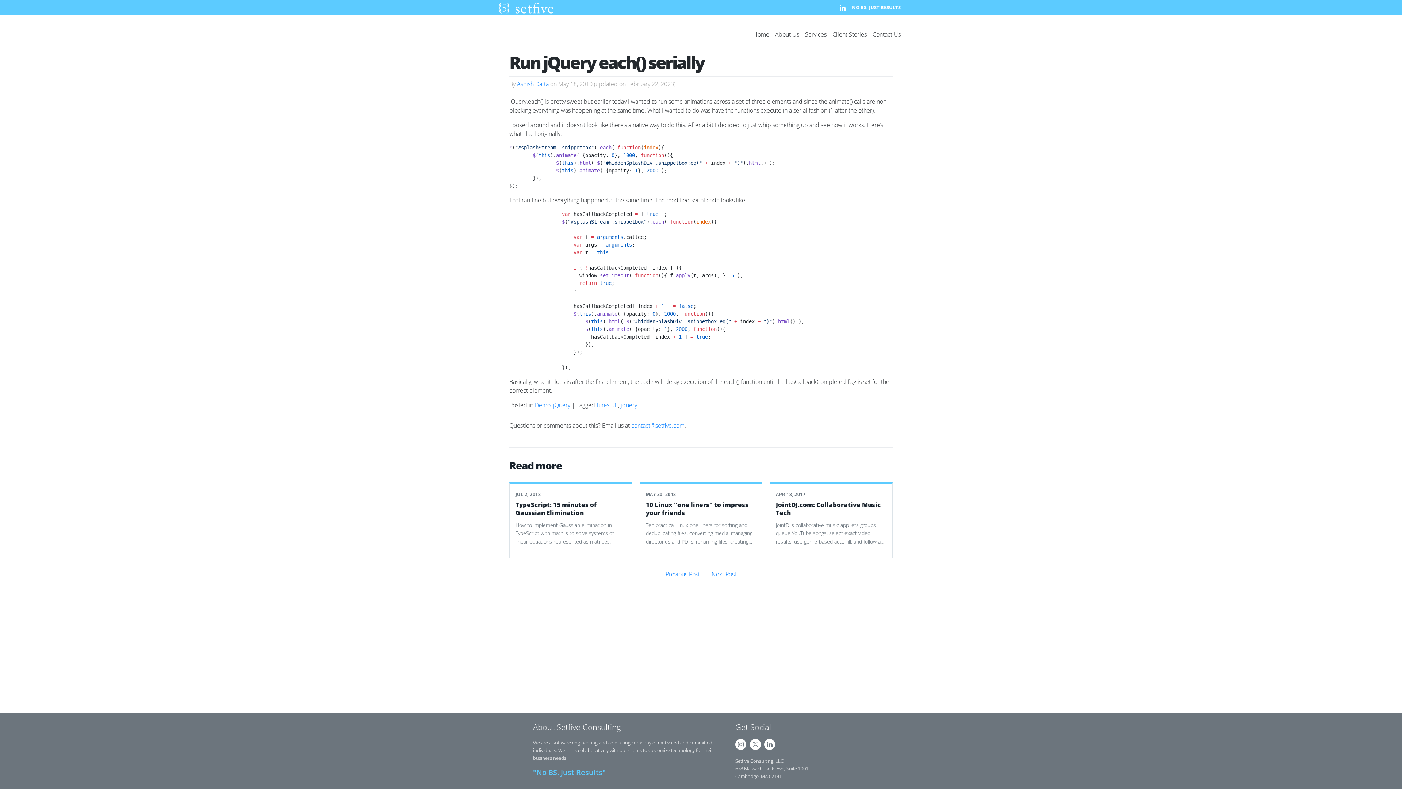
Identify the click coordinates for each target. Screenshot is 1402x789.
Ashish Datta (533, 84)
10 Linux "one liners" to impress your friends (697, 508)
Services (816, 34)
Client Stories (849, 34)
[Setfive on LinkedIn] (843, 8)
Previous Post (683, 574)
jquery (629, 405)
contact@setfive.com (658, 426)
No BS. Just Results (876, 7)
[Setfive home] (525, 7)
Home (761, 34)
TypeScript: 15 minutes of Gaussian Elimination (556, 508)
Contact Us (887, 34)
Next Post (724, 574)
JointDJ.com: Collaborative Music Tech (828, 508)
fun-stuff (607, 405)
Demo (543, 405)
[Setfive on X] (755, 744)
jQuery (561, 405)
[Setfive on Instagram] (740, 744)
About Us (787, 34)
